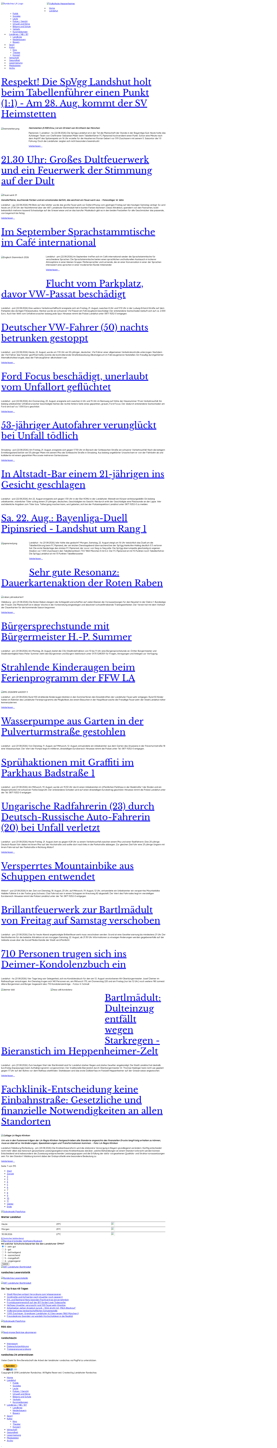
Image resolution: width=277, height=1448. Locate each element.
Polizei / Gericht (20, 21)
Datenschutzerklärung (18, 1346)
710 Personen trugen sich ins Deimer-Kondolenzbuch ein (64, 959)
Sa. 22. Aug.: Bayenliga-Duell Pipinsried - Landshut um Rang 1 (74, 523)
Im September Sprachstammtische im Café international (78, 237)
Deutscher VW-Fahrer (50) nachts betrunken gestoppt (74, 333)
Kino (15, 50)
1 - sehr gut (10, 1246)
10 (8, 1198)
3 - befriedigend (12, 1252)
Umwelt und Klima (21, 24)
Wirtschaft (14, 57)
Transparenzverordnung (19, 1349)
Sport (11, 44)
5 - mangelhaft (11, 1258)
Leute (15, 18)
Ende (9, 1206)
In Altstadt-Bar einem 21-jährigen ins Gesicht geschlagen (82, 479)
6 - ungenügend (12, 1261)
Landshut (53, 11)
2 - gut (7, 1249)
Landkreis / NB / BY (18, 34)
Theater (16, 52)
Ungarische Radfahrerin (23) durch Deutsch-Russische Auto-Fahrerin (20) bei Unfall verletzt (77, 817)
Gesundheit (14, 60)
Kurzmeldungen (20, 31)
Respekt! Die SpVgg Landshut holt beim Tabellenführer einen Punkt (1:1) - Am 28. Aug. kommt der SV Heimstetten (76, 98)
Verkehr (16, 29)
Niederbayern (19, 39)
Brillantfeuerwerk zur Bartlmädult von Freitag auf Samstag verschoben (80, 915)
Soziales (16, 16)
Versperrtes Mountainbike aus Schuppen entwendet (67, 871)
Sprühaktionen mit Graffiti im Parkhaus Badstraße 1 (67, 768)
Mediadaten (15, 65)
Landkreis (17, 37)
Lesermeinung (16, 63)
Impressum (12, 1343)
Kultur (12, 47)
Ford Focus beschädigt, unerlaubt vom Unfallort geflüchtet (74, 381)
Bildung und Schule (22, 26)
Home (52, 8)
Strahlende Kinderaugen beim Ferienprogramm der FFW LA (68, 672)
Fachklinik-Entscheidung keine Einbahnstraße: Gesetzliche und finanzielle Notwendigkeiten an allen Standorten (82, 1105)
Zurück (10, 1173)
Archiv (12, 68)
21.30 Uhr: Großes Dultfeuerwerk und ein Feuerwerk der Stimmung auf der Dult (76, 170)
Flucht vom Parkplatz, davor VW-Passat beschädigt (72, 289)
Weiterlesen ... (35, 146)
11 (8, 1201)
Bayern (16, 42)
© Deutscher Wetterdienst (12, 1238)
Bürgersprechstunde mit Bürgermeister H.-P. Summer (66, 631)
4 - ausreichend (12, 1255)
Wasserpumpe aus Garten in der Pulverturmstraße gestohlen (72, 726)
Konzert (16, 55)
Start (9, 1171)
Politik (15, 13)
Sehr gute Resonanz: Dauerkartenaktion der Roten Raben (82, 577)
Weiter (10, 1203)
